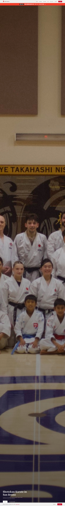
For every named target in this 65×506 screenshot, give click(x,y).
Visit (48, 1)
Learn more (17, 504)
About (37, 1)
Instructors (51, 1)
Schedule (44, 1)
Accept (60, 504)
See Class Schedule (12, 501)
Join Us (60, 1)
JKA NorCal (7, 1)
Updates (40, 1)
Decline (54, 504)
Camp (55, 1)
